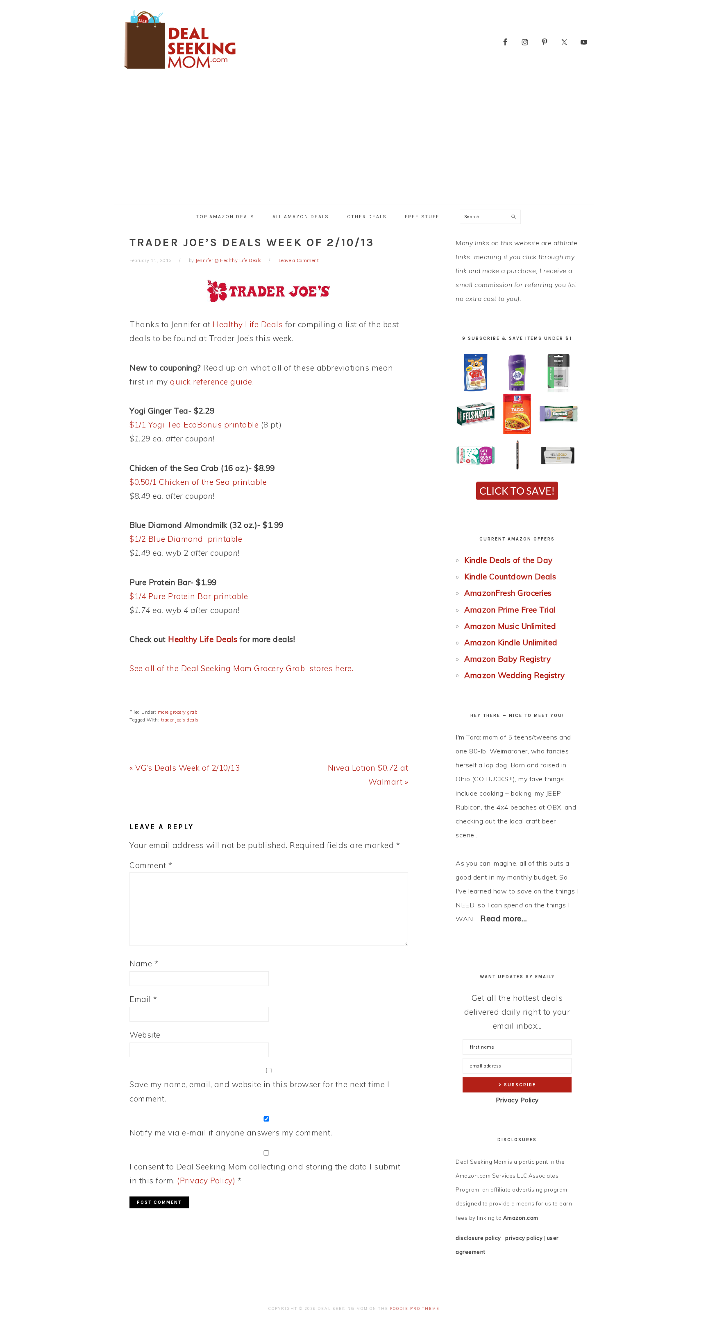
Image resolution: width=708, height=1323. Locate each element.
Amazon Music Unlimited (510, 626)
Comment (150, 865)
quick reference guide (211, 382)
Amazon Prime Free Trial (510, 610)
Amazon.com (520, 1217)
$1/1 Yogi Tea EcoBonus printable (194, 425)
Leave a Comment (299, 260)
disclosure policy (478, 1238)
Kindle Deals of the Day (508, 560)
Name (143, 963)
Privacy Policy (517, 1100)
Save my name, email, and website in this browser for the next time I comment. (259, 1091)
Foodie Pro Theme (415, 1308)
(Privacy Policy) (206, 1180)
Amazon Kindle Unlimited (511, 642)
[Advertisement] (354, 142)
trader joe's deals (180, 720)
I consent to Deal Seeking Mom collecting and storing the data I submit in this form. (264, 1173)
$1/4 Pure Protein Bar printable (188, 596)
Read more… (503, 918)
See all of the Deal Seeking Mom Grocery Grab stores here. (241, 668)
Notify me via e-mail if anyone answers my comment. (230, 1133)
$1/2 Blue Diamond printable (185, 539)
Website (145, 1035)
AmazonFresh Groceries (508, 593)
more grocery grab (177, 712)
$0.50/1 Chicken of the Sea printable (198, 482)
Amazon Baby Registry (507, 659)
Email (143, 999)
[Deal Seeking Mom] (179, 71)
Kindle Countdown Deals (510, 576)
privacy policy (523, 1238)
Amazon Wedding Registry (514, 675)
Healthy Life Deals (248, 324)
